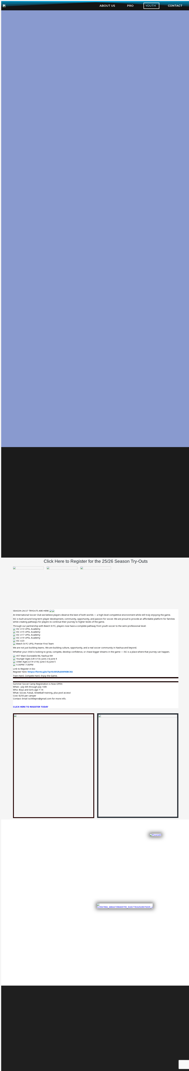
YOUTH (150, 5)
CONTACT (175, 5)
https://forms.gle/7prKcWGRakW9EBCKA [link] (50, 671)
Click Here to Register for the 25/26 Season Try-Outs (96, 561)
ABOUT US (107, 5)
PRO (130, 5)
